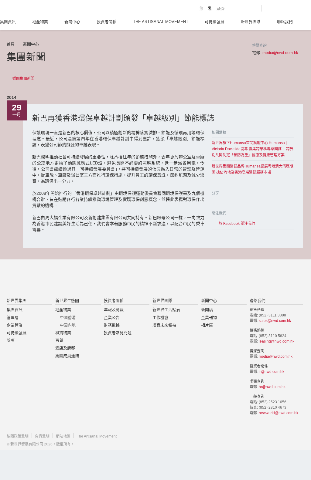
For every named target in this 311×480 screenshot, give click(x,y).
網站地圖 (63, 436)
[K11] (235, 8)
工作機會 (160, 317)
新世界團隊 (251, 22)
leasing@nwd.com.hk (276, 341)
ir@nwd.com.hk (271, 372)
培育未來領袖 (164, 325)
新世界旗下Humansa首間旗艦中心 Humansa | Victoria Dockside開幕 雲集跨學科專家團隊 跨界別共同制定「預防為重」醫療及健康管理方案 (252, 149)
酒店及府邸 (65, 348)
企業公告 (112, 317)
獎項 (11, 340)
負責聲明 (42, 436)
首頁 (11, 44)
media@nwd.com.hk (280, 52)
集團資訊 (8, 22)
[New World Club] (252, 8)
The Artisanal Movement (160, 22)
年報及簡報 (114, 309)
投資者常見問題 (118, 332)
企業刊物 (209, 317)
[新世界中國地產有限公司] (147, 279)
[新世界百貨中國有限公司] (216, 279)
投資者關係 (107, 22)
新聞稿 (207, 309)
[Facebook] (214, 203)
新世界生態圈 (67, 300)
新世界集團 (16, 300)
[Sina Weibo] (228, 203)
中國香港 (68, 317)
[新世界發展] (40, 9)
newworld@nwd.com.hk (278, 413)
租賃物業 (63, 332)
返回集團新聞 (23, 78)
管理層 (13, 317)
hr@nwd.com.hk (272, 387)
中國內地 (68, 325)
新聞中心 (72, 22)
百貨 (59, 340)
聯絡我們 (285, 22)
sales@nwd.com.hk (275, 321)
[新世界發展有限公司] (87, 279)
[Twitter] (221, 203)
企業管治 (14, 325)
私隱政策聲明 (18, 436)
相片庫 (207, 325)
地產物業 (40, 22)
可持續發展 (214, 22)
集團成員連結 (67, 355)
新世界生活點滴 (166, 309)
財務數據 (112, 325)
